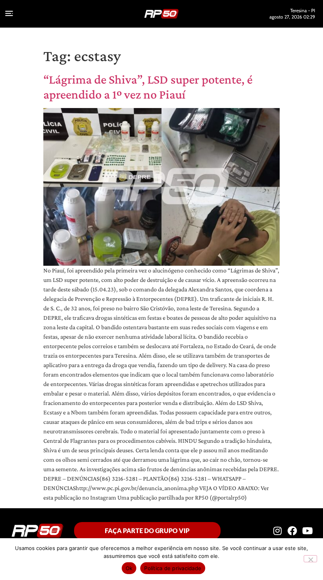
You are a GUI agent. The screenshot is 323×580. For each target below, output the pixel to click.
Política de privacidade (172, 568)
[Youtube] (307, 530)
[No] (310, 558)
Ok (129, 568)
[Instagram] (277, 530)
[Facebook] (292, 530)
